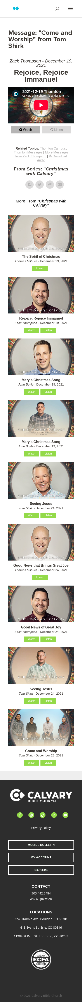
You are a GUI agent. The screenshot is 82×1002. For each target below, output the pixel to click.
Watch (27, 129)
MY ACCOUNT (41, 857)
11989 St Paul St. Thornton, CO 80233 (41, 936)
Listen (58, 129)
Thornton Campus (53, 148)
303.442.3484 (41, 893)
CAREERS (41, 870)
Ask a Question (41, 899)
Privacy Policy (41, 828)
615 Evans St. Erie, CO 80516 (41, 927)
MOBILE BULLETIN (41, 845)
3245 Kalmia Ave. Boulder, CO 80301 (41, 919)
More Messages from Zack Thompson (41, 154)
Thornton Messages (28, 152)
